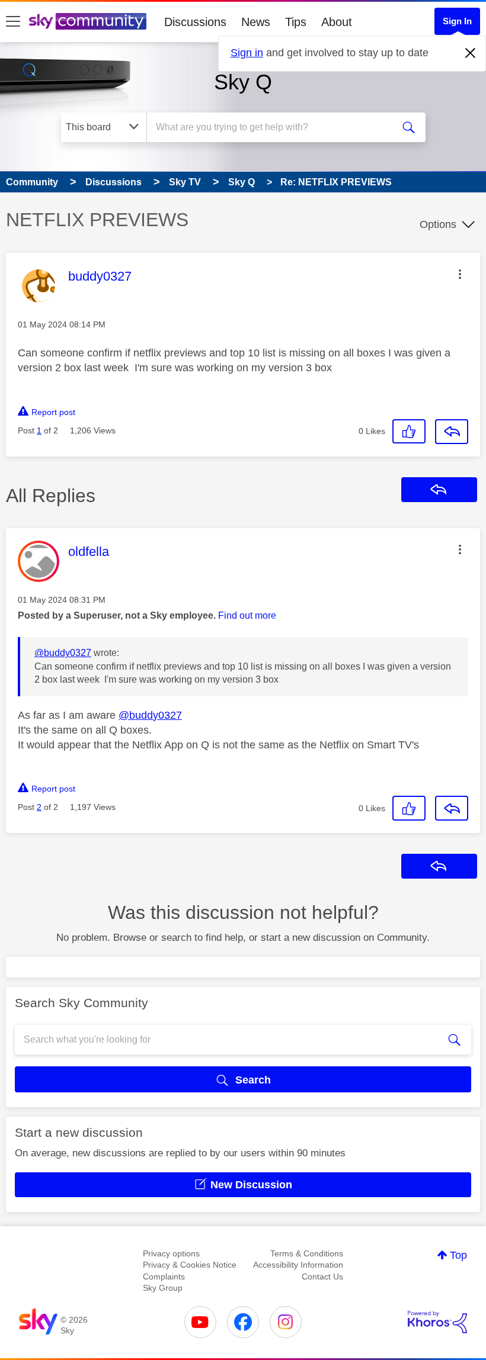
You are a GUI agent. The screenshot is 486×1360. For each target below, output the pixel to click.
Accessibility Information (298, 1264)
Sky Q (243, 82)
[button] (460, 274)
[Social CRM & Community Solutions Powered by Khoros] (437, 1322)
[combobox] (272, 127)
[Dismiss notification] (470, 53)
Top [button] (458, 1255)
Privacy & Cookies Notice (189, 1264)
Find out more (247, 615)
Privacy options (171, 1253)
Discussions (195, 21)
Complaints (164, 1276)
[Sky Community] (87, 21)
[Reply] (451, 431)
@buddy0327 (62, 653)
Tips (295, 21)
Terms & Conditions (306, 1253)
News (255, 21)
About (336, 21)
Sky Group (163, 1288)
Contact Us (322, 1276)
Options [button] (438, 224)
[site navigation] (13, 22)
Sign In (457, 21)
